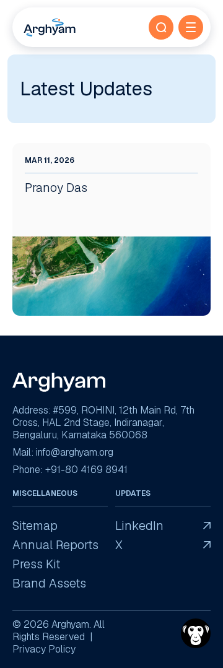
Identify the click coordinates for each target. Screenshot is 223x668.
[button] (161, 27)
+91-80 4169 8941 (86, 469)
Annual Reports (55, 545)
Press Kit (36, 564)
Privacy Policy (44, 649)
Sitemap (35, 526)
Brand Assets (49, 583)
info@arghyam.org (74, 452)
